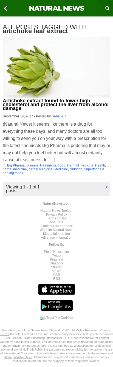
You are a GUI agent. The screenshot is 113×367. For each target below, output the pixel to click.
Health (100, 165)
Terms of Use (56, 218)
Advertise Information (56, 237)
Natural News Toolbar (56, 211)
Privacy (105, 330)
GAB (56, 275)
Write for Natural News (56, 230)
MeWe (56, 271)
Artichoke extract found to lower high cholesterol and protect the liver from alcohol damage (56, 104)
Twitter (56, 256)
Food (62, 165)
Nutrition (76, 169)
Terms (4, 334)
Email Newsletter (56, 252)
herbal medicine (15, 169)
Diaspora (56, 263)
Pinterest (56, 259)
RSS (56, 279)
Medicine (61, 169)
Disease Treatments (41, 165)
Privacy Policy (56, 214)
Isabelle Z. (59, 116)
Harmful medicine (80, 165)
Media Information (56, 234)
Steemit (56, 267)
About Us (56, 222)
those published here (18, 357)
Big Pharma (16, 165)
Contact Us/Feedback (57, 226)
